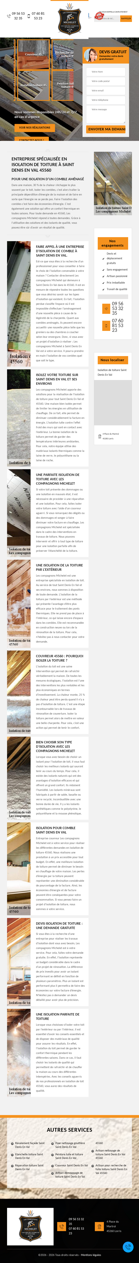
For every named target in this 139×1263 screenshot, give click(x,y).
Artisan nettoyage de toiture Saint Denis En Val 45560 (110, 1154)
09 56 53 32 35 (18, 16)
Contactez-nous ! (31, 140)
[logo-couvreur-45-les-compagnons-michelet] (69, 19)
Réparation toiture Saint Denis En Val (29, 1167)
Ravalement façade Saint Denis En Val (30, 1145)
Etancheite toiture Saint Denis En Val (29, 1156)
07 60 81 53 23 (38, 16)
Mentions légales (91, 1255)
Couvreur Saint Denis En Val (71, 1165)
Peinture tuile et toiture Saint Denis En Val (69, 1156)
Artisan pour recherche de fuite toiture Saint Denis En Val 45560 (111, 1169)
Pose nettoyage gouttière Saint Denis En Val (70, 1145)
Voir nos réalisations (34, 128)
